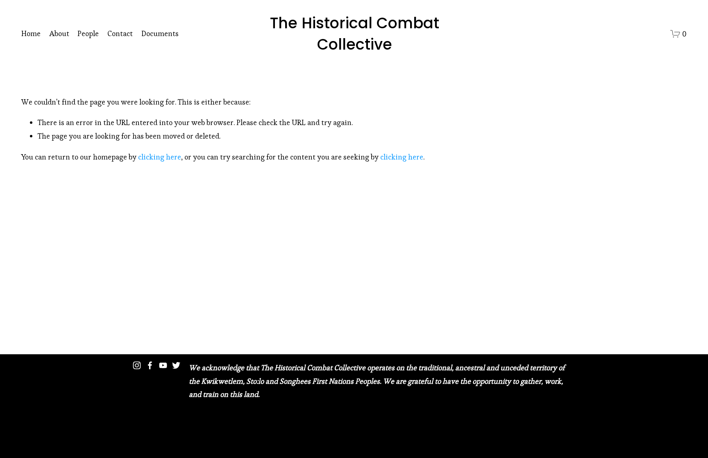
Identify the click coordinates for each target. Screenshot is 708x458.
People (88, 33)
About (59, 33)
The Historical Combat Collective (354, 33)
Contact (120, 33)
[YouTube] (163, 365)
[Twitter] (176, 365)
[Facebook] (150, 365)
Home (31, 33)
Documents (160, 33)
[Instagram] (137, 365)
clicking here (159, 157)
